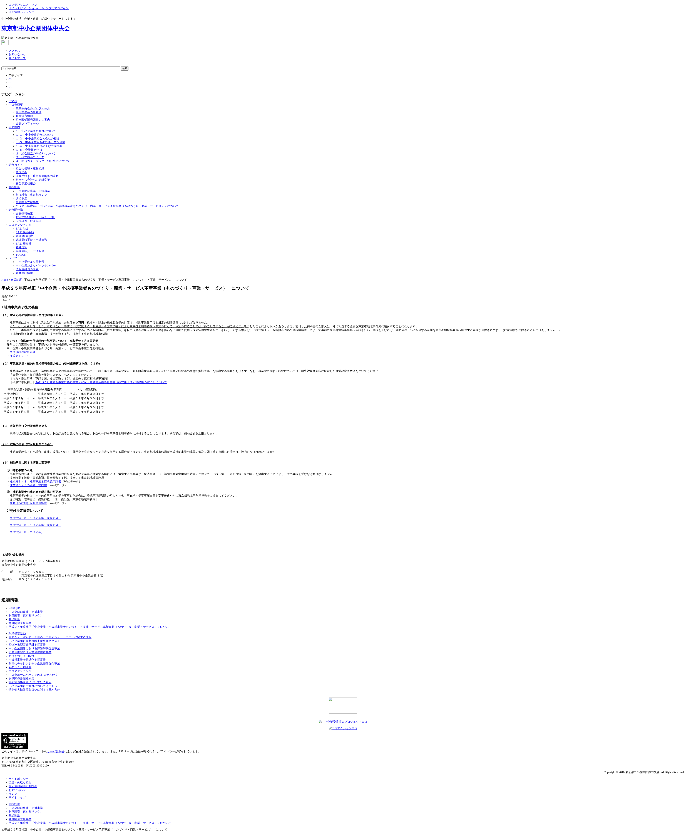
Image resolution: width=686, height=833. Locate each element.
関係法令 (21, 172)
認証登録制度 (24, 236)
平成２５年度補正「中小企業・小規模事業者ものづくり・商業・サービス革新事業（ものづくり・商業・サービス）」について (97, 206)
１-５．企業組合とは (29, 149)
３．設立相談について (30, 157)
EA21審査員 (23, 243)
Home (4, 279)
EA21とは (22, 228)
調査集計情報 (24, 273)
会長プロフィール (27, 123)
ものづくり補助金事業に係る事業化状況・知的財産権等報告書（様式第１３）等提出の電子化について (101, 382)
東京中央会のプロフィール (33, 108)
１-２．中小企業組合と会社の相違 (37, 138)
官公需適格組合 (26, 183)
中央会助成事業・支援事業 (33, 191)
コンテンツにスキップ (23, 4)
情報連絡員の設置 (27, 269)
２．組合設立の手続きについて (36, 153)
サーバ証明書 (55, 751)
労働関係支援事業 (27, 202)
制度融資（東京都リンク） (33, 194)
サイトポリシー (19, 778)
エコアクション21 (20, 224)
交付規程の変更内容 (22, 352)
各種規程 (21, 247)
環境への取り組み (20, 782)
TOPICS (21, 254)
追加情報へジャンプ (21, 12)
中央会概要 (16, 104)
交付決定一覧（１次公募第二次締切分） (35, 525)
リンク (13, 793)
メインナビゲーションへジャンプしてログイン (39, 8)
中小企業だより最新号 (30, 261)
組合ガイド (16, 164)
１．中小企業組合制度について (36, 130)
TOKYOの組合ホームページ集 (35, 217)
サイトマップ (17, 58)
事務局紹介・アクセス (30, 251)
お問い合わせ (17, 54)
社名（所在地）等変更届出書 (28, 503)
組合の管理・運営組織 (30, 168)
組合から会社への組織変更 (33, 179)
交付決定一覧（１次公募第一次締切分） (35, 518)
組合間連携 (16, 209)
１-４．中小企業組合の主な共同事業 (39, 145)
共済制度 (21, 198)
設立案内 (14, 127)
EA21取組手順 (25, 232)
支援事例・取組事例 (28, 221)
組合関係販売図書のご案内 (33, 119)
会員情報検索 (24, 213)
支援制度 (14, 187)
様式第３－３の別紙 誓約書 (28, 485)
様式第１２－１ (20, 355)
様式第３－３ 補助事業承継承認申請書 (35, 481)
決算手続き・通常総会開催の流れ (37, 176)
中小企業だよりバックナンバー (36, 265)
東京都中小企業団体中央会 (35, 28)
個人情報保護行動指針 (23, 786)
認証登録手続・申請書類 (31, 239)
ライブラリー (17, 258)
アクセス (14, 50)
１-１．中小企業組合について (35, 134)
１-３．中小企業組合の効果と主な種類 (40, 142)
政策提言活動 (24, 115)
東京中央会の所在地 (28, 112)
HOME (13, 101)
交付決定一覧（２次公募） (27, 532)
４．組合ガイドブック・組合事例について (43, 160)
